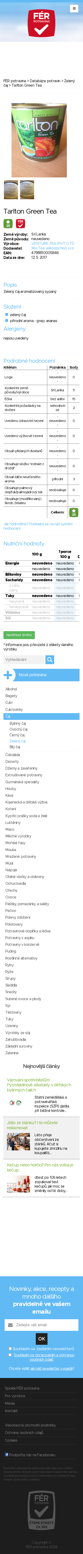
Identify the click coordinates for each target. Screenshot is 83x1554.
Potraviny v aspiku (19, 938)
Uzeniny (11, 1026)
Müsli (9, 863)
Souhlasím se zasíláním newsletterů (43, 1349)
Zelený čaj (17, 741)
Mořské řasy (15, 843)
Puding (10, 951)
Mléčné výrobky (18, 836)
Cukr (9, 703)
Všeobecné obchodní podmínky (30, 1425)
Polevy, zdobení (17, 917)
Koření (10, 809)
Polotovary (14, 924)
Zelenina (11, 1053)
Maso (9, 829)
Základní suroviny (18, 1046)
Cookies (11, 1440)
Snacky (11, 992)
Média (10, 1403)
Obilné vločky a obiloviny (24, 877)
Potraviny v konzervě (22, 945)
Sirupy (10, 978)
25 (8, 226)
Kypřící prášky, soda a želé (26, 816)
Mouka (10, 850)
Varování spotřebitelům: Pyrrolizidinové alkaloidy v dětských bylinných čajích (39, 1085)
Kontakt (11, 1411)
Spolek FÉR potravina (22, 1388)
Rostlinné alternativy (21, 958)
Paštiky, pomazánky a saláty (27, 904)
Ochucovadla (15, 883)
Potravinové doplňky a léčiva (27, 931)
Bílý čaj (14, 747)
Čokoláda (12, 755)
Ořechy (11, 890)
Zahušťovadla (15, 1039)
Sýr (8, 1006)
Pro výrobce (15, 1396)
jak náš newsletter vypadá (52, 1369)
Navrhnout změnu (19, 635)
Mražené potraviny (20, 857)
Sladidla (11, 985)
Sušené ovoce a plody (23, 999)
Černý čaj (16, 735)
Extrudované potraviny (23, 775)
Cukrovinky (14, 710)
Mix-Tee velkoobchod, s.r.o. (52, 248)
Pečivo (10, 911)
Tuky (9, 1019)
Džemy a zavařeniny (21, 768)
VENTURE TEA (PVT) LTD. (53, 243)
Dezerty (12, 762)
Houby (10, 789)
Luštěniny (13, 823)
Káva (9, 795)
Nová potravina (32, 675)
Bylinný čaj (17, 723)
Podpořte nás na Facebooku (31, 1455)
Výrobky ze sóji (17, 1033)
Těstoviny (13, 1012)
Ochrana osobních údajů (24, 1433)
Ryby (9, 965)
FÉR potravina (14, 81)
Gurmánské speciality (22, 782)
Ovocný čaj (18, 729)
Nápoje (11, 870)
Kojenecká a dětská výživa (26, 802)
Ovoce (10, 897)
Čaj (7, 716)
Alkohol (11, 689)
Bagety (11, 696)
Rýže (9, 972)
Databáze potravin (45, 81)
